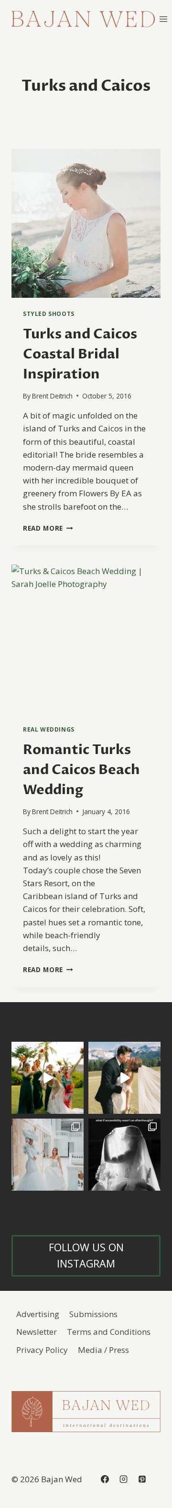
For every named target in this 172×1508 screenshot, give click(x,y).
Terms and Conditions (108, 1331)
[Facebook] (105, 1479)
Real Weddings (49, 729)
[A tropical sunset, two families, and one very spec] (47, 1078)
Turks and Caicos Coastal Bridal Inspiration (80, 354)
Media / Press (103, 1349)
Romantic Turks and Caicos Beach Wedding (81, 770)
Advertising (37, 1314)
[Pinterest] (142, 1479)
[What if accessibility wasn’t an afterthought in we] (124, 1155)
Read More (48, 528)
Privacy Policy (42, 1349)
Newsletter (36, 1331)
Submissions (93, 1314)
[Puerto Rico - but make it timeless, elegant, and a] (47, 1155)
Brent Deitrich (52, 395)
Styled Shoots (49, 313)
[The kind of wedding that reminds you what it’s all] (124, 1078)
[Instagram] (123, 1479)
